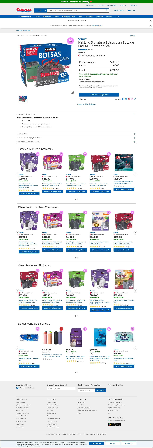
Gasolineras (89, 16)
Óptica (80, 16)
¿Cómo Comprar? (51, 402)
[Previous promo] (17, 174)
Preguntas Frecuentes (22, 407)
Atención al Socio (23, 385)
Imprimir (132, 35)
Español (122, 5)
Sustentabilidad (20, 402)
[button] (107, 10)
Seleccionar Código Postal (99, 95)
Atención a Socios (113, 410)
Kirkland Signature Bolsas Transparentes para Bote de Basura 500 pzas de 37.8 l (28, 185)
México (133, 5)
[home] (24, 10)
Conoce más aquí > (97, 25)
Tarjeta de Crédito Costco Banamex (87, 410)
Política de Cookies (22, 446)
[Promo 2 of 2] (77, 199)
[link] (123, 99)
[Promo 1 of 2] (75, 199)
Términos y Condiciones (22, 413)
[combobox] (40, 10)
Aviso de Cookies (21, 418)
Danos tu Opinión (52, 421)
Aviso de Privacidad (21, 416)
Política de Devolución (114, 407)
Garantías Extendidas (53, 427)
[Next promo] (135, 174)
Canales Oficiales (115, 385)
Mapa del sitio (20, 424)
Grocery (37, 16)
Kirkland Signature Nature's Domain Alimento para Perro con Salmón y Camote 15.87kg (99, 358)
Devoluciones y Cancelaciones (116, 405)
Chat (117, 16)
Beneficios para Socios (84, 407)
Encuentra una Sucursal (57, 385)
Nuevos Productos (52, 424)
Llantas (56, 16)
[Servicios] (112, 16)
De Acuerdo (96, 443)
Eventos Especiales (52, 407)
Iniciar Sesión (119, 10)
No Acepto (129, 443)
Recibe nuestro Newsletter (89, 385)
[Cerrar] (150, 21)
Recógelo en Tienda (68, 16)
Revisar (112, 443)
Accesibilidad (20, 427)
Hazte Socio (81, 405)
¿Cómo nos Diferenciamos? (23, 405)
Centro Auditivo (51, 413)
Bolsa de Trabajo (21, 421)
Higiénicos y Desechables (40, 35)
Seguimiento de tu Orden (115, 402)
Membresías (47, 16)
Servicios (109, 16)
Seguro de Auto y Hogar (53, 418)
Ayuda (79, 413)
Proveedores (19, 410)
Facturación (99, 16)
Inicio (17, 35)
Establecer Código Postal (23, 30)
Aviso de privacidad (69, 434)
